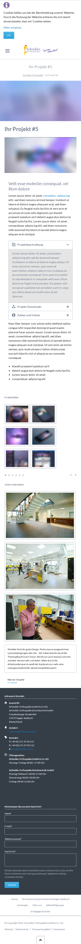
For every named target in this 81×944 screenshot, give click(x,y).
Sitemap (9, 929)
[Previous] (12, 155)
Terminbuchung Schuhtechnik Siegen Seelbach (46, 899)
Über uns (37, 905)
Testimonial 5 (19, 475)
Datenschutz (22, 929)
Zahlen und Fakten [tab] (28, 315)
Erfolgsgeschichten (40, 911)
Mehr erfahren (12, 27)
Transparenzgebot (41, 929)
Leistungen (22, 905)
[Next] (69, 155)
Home (14, 899)
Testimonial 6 (23, 475)
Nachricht (10, 851)
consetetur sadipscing (56, 195)
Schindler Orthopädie (33, 75)
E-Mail (10, 826)
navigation (7, 51)
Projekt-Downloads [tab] (29, 306)
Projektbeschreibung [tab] (30, 244)
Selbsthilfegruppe (55, 905)
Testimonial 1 (5, 475)
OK (9, 35)
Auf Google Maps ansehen (22, 731)
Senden (12, 885)
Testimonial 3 (12, 475)
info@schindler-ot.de (22, 749)
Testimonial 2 (9, 475)
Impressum (59, 929)
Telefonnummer (13, 838)
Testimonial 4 (16, 475)
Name (10, 813)
